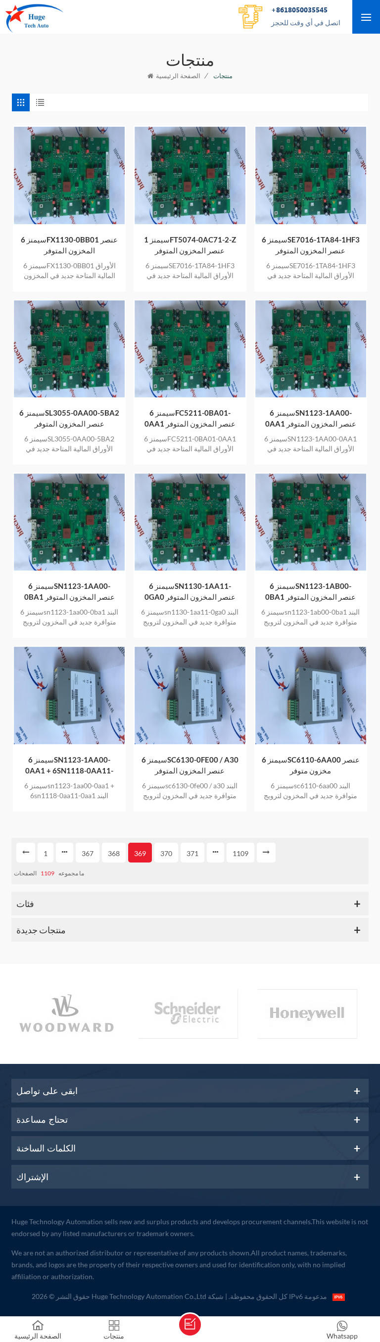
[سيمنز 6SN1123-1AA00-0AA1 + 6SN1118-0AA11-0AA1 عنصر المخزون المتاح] (69, 695)
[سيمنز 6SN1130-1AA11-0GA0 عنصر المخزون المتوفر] (190, 522)
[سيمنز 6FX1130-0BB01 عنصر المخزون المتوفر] (69, 175)
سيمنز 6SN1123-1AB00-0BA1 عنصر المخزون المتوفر (310, 591)
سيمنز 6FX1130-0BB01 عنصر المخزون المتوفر (69, 245)
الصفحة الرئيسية (178, 76)
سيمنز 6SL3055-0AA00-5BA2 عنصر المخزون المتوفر (69, 418)
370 (166, 853)
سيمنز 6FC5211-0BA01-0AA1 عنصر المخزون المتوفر (190, 418)
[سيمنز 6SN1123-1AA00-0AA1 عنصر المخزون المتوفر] (310, 348)
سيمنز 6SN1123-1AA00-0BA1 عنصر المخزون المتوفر (69, 591)
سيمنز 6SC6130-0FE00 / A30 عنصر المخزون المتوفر (190, 765)
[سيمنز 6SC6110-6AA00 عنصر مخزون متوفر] (310, 695)
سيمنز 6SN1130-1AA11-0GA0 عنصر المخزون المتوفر (190, 591)
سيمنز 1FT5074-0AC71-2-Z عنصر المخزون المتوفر (190, 245)
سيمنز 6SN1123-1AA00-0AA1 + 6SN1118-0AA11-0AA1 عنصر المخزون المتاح (69, 765)
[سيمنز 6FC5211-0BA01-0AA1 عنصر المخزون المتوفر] (190, 348)
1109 (240, 853)
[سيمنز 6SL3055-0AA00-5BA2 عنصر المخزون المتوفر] (69, 348)
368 (114, 853)
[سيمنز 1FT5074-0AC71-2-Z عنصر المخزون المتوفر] (190, 175)
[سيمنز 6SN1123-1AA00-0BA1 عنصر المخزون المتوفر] (69, 522)
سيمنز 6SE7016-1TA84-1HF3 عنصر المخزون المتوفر (311, 245)
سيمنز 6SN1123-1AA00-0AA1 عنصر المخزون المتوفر (310, 418)
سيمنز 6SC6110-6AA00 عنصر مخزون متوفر (311, 765)
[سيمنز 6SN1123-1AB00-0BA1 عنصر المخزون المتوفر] (310, 522)
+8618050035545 (305, 16)
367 (88, 853)
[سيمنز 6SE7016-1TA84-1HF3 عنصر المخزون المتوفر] (310, 175)
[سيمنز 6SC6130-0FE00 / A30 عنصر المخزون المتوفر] (190, 695)
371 (192, 853)
